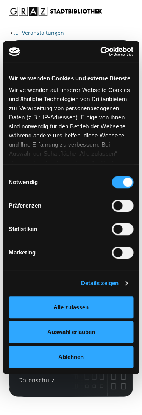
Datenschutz (36, 380)
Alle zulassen (71, 307)
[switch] (122, 206)
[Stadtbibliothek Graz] (55, 11)
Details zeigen (100, 283)
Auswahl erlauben (71, 332)
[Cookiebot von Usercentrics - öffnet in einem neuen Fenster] (101, 51)
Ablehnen (71, 357)
